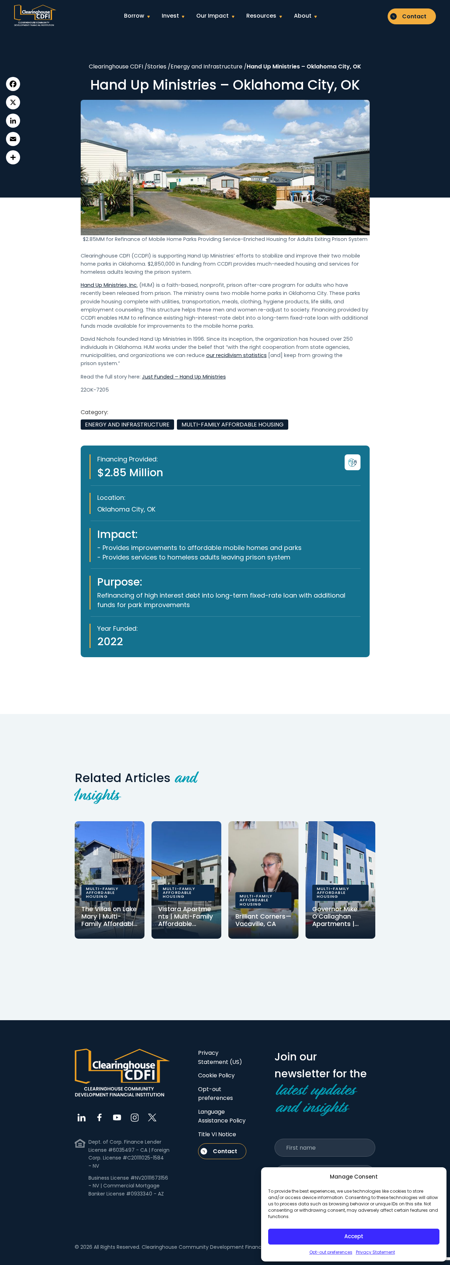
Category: (94, 412)
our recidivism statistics (236, 355)
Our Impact (212, 16)
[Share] (13, 157)
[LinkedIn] (13, 121)
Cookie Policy (216, 1075)
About (303, 16)
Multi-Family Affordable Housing (232, 424)
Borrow (134, 16)
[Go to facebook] (99, 1117)
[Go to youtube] (117, 1117)
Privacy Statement (375, 1252)
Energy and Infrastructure (127, 424)
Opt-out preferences (330, 1252)
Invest (170, 16)
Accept (353, 1236)
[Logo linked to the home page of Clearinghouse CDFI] (35, 15)
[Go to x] (152, 1117)
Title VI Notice (217, 1134)
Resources (261, 16)
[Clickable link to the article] (109, 880)
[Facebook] (13, 84)
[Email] (13, 139)
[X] (13, 102)
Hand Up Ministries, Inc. (109, 285)
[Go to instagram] (135, 1117)
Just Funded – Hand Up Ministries (184, 376)
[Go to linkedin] (82, 1117)
